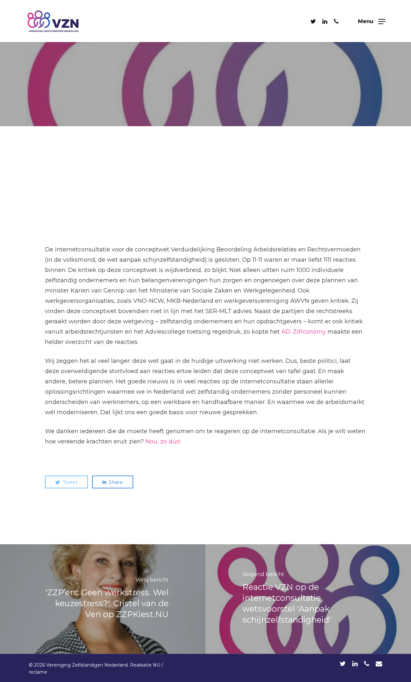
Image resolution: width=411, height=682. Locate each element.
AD (285, 331)
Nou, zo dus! (162, 441)
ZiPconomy (309, 331)
